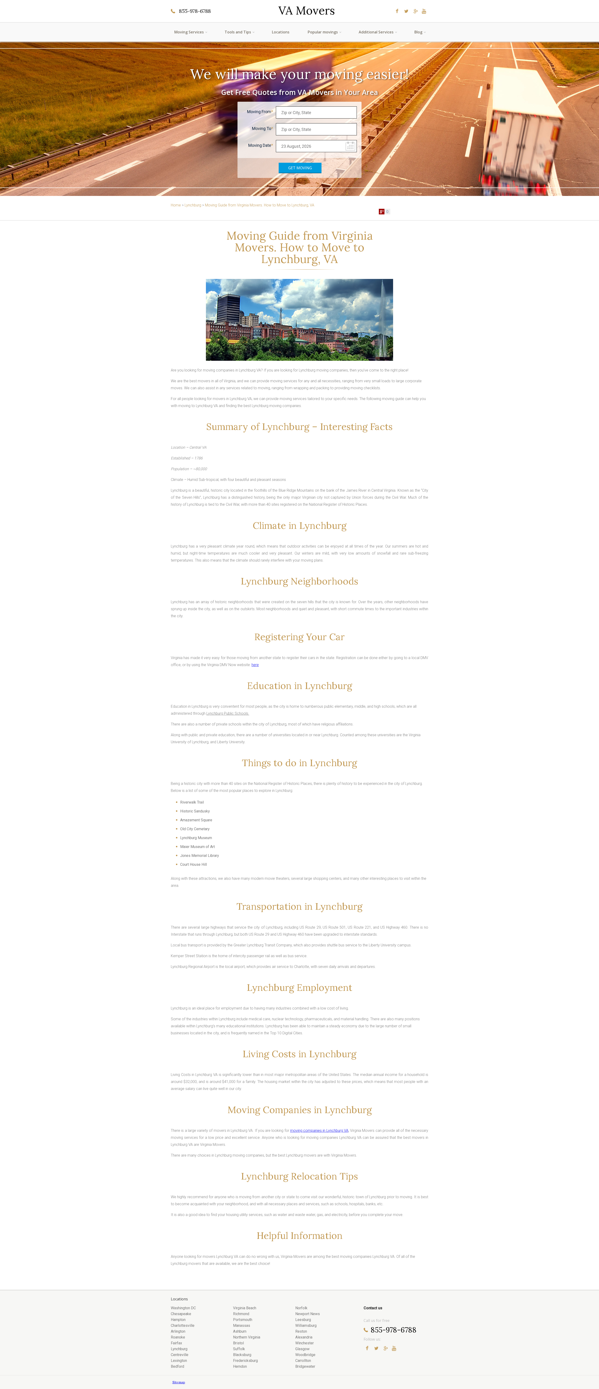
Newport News (307, 1314)
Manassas (241, 1325)
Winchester (304, 1343)
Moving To (261, 128)
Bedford (177, 1366)
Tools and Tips (238, 32)
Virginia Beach (244, 1308)
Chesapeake (181, 1314)
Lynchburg (179, 1349)
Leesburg (303, 1319)
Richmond (241, 1314)
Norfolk (301, 1308)
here (255, 665)
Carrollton (303, 1360)
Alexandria (303, 1337)
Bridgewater (305, 1366)
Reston (301, 1331)
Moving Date (259, 145)
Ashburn (239, 1331)
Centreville (179, 1355)
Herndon (240, 1366)
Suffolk (239, 1349)
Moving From (259, 111)
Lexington (179, 1360)
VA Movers (306, 10)
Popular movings (323, 32)
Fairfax (176, 1343)
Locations (280, 32)
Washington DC (183, 1308)
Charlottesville (182, 1325)
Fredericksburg (245, 1360)
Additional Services (376, 32)
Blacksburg (242, 1355)
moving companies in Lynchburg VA (319, 1130)
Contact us (373, 1308)
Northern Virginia (246, 1337)
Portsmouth (242, 1319)
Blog (418, 32)
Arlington (178, 1331)
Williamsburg (306, 1325)
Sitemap (178, 1382)
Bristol (238, 1343)
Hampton (178, 1319)
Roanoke (178, 1337)
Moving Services (189, 32)
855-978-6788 (195, 11)
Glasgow (302, 1349)
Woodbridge (305, 1355)
